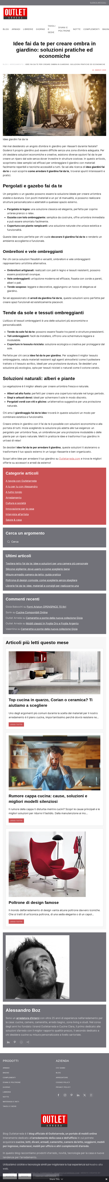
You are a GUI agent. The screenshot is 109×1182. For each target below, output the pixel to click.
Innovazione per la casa (20, 508)
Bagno (6, 1073)
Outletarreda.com (69, 458)
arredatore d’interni (27, 1018)
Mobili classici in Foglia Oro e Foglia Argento (52, 623)
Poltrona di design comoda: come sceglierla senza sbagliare (41, 580)
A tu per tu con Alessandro (22, 486)
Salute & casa (14, 519)
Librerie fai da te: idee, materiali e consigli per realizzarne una (42, 585)
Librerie (28, 29)
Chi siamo (60, 1068)
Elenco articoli (98, 2)
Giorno (40, 29)
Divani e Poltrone (12, 1082)
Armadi (16, 29)
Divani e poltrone (64, 29)
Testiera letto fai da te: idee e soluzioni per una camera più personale (47, 563)
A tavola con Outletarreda (21, 480)
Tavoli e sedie (51, 29)
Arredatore (62, 1077)
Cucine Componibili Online (32, 612)
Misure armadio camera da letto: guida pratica (33, 574)
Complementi (91, 29)
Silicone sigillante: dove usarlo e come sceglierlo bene (38, 569)
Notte (77, 29)
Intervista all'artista (17, 514)
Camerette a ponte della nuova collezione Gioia (54, 617)
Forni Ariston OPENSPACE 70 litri (46, 606)
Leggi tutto (16, 724)
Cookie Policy (63, 1082)
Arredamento (14, 497)
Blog (6, 29)
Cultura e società (16, 503)
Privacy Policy (63, 1087)
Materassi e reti (11, 1101)
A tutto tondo (14, 492)
